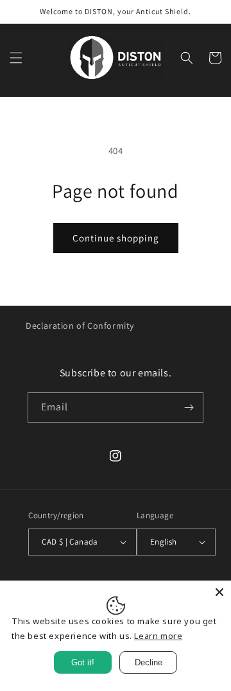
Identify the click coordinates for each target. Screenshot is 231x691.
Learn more (158, 636)
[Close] (219, 592)
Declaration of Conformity (80, 325)
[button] (16, 58)
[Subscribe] (189, 407)
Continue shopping (116, 238)
